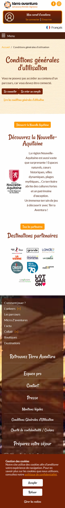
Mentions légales (32, 409)
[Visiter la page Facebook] (53, 3)
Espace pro (32, 373)
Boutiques (10, 337)
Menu (11, 36)
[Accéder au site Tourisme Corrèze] (48, 258)
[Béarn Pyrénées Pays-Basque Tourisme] (17, 251)
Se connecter (33, 19)
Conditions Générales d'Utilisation (33, 419)
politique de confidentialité (41, 474)
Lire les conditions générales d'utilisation (24, 100)
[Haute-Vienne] (25, 281)
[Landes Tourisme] (48, 250)
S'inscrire (46, 19)
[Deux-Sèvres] (33, 271)
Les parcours (12, 314)
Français (56, 27)
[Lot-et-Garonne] (40, 285)
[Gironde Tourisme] (33, 251)
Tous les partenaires (32, 227)
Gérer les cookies (32, 501)
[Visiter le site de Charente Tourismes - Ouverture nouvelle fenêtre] (33, 258)
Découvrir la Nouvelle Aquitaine (32, 125)
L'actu (7, 325)
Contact (32, 385)
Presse (32, 397)
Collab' (8, 331)
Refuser (33, 492)
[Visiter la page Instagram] (59, 3)
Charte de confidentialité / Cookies (32, 430)
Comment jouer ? (15, 302)
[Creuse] (17, 271)
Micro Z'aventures (16, 320)
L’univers (9, 308)
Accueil (6, 47)
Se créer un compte (31, 91)
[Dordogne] (48, 267)
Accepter (32, 483)
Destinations (12, 343)
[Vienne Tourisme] (17, 259)
